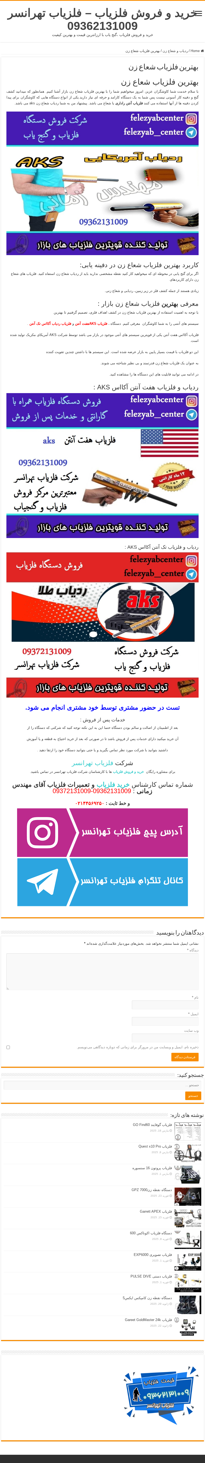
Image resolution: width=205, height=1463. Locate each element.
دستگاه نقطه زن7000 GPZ (152, 1190)
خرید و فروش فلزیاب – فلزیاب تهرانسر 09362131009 (103, 19)
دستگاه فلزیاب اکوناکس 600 (151, 1233)
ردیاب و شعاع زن (175, 51)
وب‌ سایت (191, 1031)
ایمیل (193, 1014)
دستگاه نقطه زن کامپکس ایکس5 (147, 1298)
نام (195, 997)
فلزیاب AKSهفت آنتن (91, 324)
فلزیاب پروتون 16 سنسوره (152, 1168)
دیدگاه (193, 950)
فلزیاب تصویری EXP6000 (153, 1255)
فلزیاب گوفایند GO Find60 (152, 1125)
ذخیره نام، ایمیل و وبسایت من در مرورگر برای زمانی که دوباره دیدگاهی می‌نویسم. (138, 1047)
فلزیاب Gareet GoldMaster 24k (148, 1320)
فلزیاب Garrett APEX (156, 1211)
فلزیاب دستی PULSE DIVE (151, 1276)
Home (196, 51)
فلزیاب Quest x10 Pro (155, 1146)
